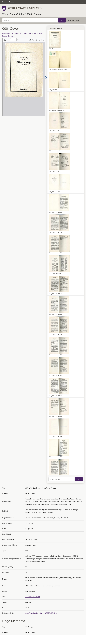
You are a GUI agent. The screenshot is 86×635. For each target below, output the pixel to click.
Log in (83, 2)
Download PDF (7, 33)
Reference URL (26, 33)
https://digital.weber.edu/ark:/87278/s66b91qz (41, 613)
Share (17, 33)
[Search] (62, 20)
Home (4, 2)
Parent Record (7, 36)
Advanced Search (74, 20)
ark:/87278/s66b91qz (32, 597)
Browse (11, 2)
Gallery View (37, 33)
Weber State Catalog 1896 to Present (22, 14)
